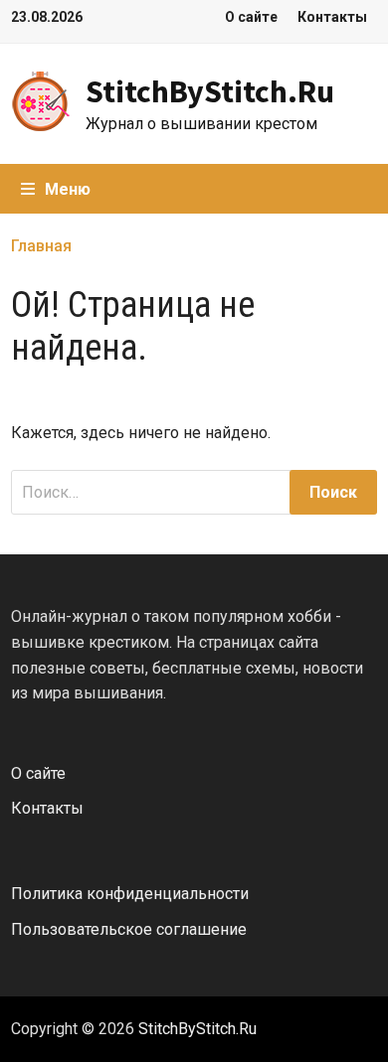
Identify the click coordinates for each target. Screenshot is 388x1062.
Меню (68, 189)
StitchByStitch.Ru (210, 91)
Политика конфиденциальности (130, 893)
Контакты (332, 17)
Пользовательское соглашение (129, 929)
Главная (41, 245)
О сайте (251, 17)
